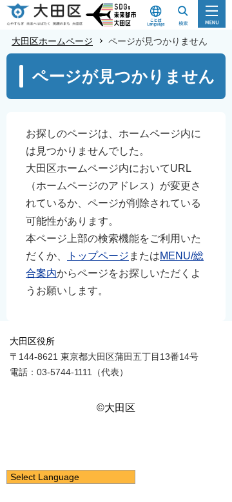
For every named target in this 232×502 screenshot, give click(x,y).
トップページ (98, 255)
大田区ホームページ (52, 41)
